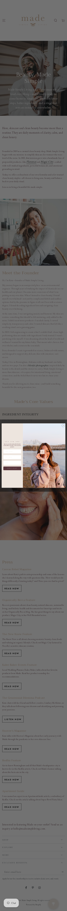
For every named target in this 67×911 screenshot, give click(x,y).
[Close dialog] (63, 425)
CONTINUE (12, 468)
